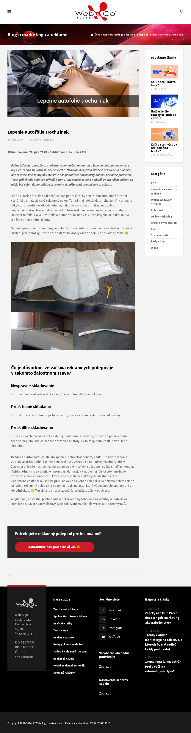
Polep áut (48, 139)
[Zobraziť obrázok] (73, 84)
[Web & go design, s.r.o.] (95, 11)
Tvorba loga (60, 630)
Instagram (115, 628)
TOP (153, 183)
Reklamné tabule (63, 658)
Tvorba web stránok (65, 609)
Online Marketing (161, 216)
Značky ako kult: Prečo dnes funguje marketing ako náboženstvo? (162, 617)
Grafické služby (62, 623)
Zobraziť (105, 666)
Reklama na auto (63, 637)
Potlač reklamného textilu (69, 665)
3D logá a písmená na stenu (70, 651)
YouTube (114, 636)
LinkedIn (114, 619)
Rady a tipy (158, 241)
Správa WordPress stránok (70, 616)
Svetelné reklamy (64, 672)
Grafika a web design (164, 222)
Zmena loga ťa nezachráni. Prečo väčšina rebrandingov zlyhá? (164, 666)
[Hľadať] (181, 11)
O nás (154, 247)
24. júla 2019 (15, 139)
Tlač (153, 229)
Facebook (114, 610)
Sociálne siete (159, 235)
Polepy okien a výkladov (68, 644)
